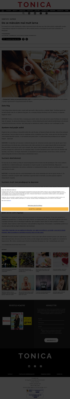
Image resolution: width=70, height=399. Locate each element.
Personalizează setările (35, 205)
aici (10, 200)
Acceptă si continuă (35, 209)
